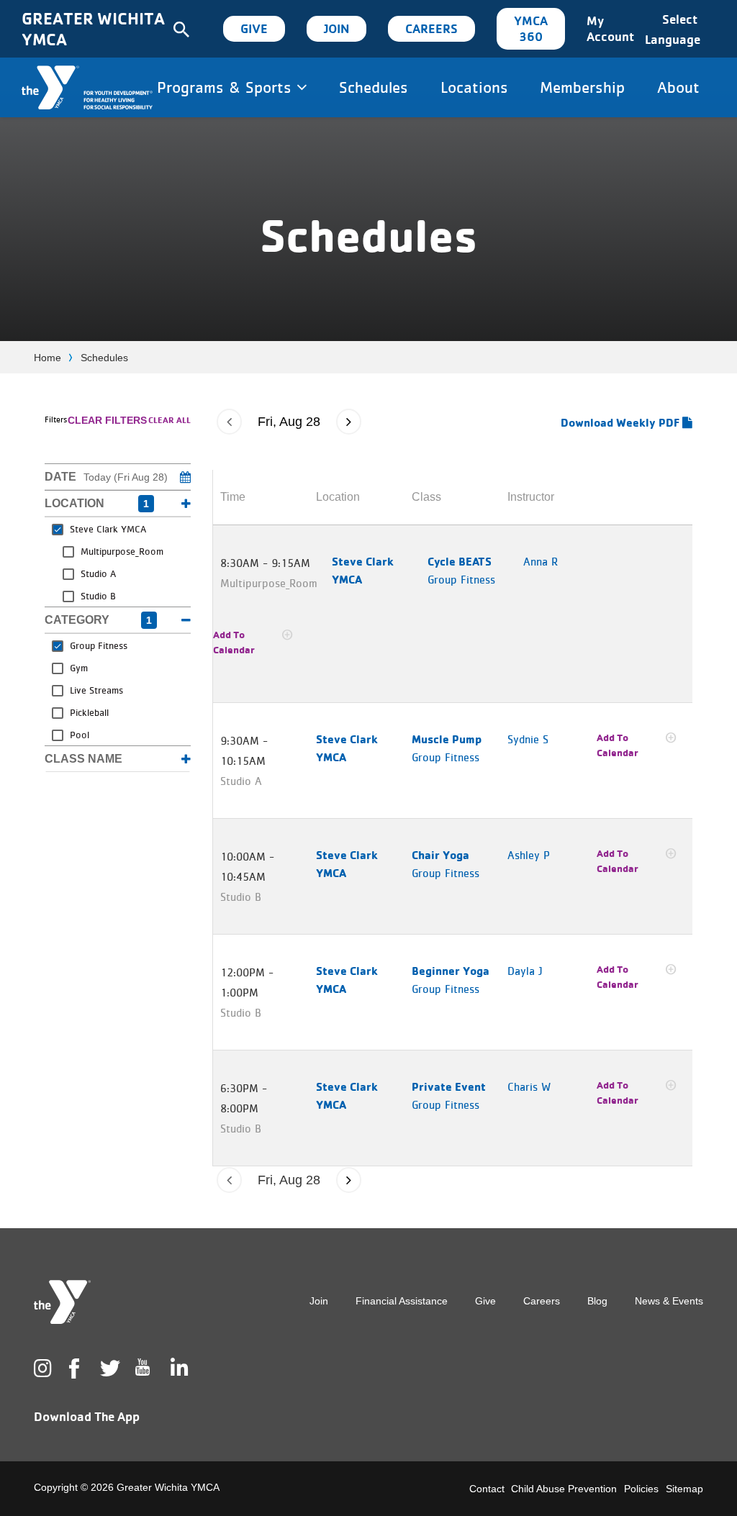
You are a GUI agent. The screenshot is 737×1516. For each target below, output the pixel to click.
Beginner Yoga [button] (450, 970)
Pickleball (89, 712)
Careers (431, 28)
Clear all (169, 419)
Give (254, 28)
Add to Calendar (234, 642)
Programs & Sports (227, 87)
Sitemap (684, 1488)
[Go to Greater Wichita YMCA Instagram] (41, 1368)
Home (47, 357)
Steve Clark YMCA (108, 529)
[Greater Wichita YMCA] (87, 87)
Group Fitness (98, 645)
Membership (582, 87)
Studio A (98, 573)
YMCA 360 (531, 28)
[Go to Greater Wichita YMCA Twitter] (107, 1368)
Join (336, 28)
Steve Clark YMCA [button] (363, 570)
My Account (610, 28)
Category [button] (98, 620)
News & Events (669, 1301)
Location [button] (97, 503)
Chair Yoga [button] (440, 855)
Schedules (373, 87)
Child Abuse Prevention (564, 1488)
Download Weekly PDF (621, 422)
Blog (597, 1301)
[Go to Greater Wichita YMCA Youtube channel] (142, 1378)
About (678, 87)
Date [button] (106, 477)
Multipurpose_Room (122, 551)
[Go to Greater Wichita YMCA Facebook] (73, 1380)
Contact (487, 1488)
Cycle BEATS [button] (460, 561)
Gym (79, 667)
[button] (229, 421)
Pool (79, 734)
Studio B (98, 596)
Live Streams (96, 690)
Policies (641, 1488)
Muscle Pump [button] (446, 739)
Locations (474, 87)
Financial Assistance (402, 1301)
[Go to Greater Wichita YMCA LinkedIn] (178, 1368)
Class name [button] (83, 759)
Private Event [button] (449, 1086)
